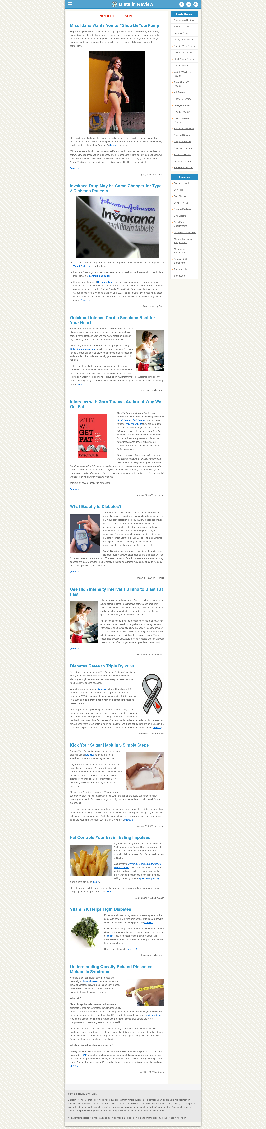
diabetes (113, 145)
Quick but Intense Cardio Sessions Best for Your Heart (112, 320)
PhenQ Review (181, 66)
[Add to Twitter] (188, 4)
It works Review (182, 112)
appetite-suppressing (149, 878)
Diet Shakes (180, 196)
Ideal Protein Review (184, 59)
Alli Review (179, 92)
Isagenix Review (182, 33)
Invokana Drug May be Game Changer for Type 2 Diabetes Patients (116, 188)
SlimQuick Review (183, 148)
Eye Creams (180, 216)
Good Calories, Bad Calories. (131, 420)
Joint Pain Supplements (180, 224)
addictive (89, 755)
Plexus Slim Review (184, 128)
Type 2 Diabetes (81, 266)
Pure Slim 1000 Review (181, 84)
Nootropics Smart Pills (185, 232)
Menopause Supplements (180, 251)
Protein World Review (184, 46)
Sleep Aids (179, 276)
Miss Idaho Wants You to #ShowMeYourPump (114, 25)
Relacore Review (182, 154)
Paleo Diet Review (183, 52)
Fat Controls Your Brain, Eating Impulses (110, 837)
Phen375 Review (182, 99)
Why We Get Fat (134, 424)
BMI (84, 1055)
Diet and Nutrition (182, 183)
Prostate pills (180, 269)
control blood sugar (99, 276)
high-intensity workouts (82, 349)
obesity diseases (90, 981)
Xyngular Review (182, 141)
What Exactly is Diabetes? (96, 506)
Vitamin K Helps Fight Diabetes (100, 909)
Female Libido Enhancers (181, 261)
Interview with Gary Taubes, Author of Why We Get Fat (115, 404)
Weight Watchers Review (182, 74)
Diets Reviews (181, 203)
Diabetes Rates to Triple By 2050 (102, 665)
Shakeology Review (184, 20)
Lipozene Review (182, 161)
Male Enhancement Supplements (183, 241)
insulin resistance (153, 1015)
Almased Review (182, 135)
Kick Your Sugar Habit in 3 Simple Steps (109, 744)
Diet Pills (178, 190)
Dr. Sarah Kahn (105, 282)
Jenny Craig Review (184, 39)
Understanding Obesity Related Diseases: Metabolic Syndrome (111, 969)
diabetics (102, 689)
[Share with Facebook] (181, 4)
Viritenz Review (182, 26)
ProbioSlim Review (183, 167)
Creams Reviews (182, 209)
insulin (96, 882)
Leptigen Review (182, 105)
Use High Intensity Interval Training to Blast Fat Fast (116, 591)
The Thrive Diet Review (181, 120)
